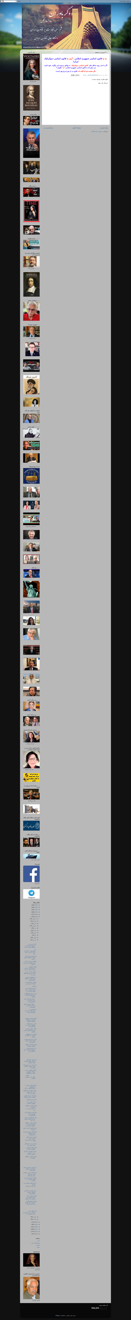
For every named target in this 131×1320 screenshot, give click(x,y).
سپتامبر (34, 925)
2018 (36, 1227)
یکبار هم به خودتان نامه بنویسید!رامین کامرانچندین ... (31, 1114)
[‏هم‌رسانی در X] (75, 75)
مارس (34, 940)
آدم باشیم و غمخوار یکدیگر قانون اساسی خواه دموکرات (30, 1061)
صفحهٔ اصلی (76, 128)
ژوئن (34, 933)
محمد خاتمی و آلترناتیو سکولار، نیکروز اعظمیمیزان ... (31, 1192)
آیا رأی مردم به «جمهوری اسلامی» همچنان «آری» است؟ (30, 946)
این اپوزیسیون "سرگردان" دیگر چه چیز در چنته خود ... (30, 952)
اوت (35, 928)
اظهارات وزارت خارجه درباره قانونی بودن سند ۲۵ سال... (30, 963)
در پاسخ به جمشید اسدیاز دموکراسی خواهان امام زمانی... (30, 1169)
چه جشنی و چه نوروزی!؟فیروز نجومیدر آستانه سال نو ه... (30, 1066)
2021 (36, 916)
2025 (36, 907)
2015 (36, 1234)
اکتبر (35, 923)
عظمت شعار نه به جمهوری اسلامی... (31, 1077)
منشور (38, 1245)
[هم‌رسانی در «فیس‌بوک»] (73, 75)
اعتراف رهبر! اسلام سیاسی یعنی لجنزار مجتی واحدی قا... (31, 1139)
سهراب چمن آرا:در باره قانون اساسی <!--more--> (30, 1179)
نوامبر (34, 921)
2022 (36, 914)
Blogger (58, 1315)
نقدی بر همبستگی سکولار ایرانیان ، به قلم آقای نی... (31, 1025)
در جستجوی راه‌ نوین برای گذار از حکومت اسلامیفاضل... (31, 978)
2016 (36, 1231)
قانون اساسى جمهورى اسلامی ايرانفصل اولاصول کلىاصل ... (31, 1020)
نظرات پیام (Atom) (97, 131)
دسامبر (34, 918)
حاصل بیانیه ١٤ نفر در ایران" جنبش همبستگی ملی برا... (30, 973)
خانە (38, 1240)
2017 (36, 1229)
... (30, 1015)
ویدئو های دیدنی (35, 1243)
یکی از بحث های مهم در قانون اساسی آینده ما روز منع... (30, 1041)
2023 (36, 912)
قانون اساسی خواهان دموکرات (31, 1157)
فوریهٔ (34, 1217)
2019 (36, 1224)
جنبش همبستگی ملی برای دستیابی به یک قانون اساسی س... (31, 990)
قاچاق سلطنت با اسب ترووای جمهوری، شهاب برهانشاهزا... (31, 1072)
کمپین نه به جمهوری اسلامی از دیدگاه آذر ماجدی (31, 1035)
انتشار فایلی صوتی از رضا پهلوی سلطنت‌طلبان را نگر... (30, 1087)
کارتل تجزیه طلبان (32, 1099)
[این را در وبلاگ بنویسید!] (77, 75)
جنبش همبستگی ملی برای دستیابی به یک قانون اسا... (30, 1000)
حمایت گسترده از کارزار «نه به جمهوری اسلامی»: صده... (30, 1153)
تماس (38, 1247)
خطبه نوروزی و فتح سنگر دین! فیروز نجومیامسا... (30, 1005)
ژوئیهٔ (34, 930)
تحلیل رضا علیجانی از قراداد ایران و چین (31, 983)
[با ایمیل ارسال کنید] (78, 75)
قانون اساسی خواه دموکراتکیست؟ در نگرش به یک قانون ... (30, 1197)
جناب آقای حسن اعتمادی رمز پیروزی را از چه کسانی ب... (30, 1212)
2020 (36, 1222)
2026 (36, 905)
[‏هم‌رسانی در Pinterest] (72, 75)
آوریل (34, 937)
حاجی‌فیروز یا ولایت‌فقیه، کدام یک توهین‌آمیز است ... (31, 1011)
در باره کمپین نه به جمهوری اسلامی (31, 1102)
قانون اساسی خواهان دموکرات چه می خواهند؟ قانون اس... (31, 1124)
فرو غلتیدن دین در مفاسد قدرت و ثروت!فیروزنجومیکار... (30, 1174)
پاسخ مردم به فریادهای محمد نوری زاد (31, 1144)
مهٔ (35, 935)
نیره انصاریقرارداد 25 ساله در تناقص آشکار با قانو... (30, 958)
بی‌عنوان (34, 986)
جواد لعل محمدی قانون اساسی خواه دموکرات (30, 1096)
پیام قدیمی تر (48, 128)
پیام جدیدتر (104, 128)
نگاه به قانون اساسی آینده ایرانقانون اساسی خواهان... (30, 1030)
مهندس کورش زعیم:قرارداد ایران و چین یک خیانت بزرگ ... (30, 968)
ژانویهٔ (34, 1219)
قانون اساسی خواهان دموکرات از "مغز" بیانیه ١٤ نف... (31, 1108)
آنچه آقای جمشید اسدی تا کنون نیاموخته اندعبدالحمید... (30, 1133)
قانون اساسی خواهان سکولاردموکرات (31, 1045)
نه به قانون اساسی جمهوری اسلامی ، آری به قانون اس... (30, 1050)
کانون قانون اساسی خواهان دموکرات (31, 1148)
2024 (36, 909)
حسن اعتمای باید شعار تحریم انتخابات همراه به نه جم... (30, 1119)
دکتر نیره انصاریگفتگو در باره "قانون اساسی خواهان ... (30, 995)
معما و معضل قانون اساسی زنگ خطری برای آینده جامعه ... (31, 1202)
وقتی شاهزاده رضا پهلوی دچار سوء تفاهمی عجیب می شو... (30, 1092)
